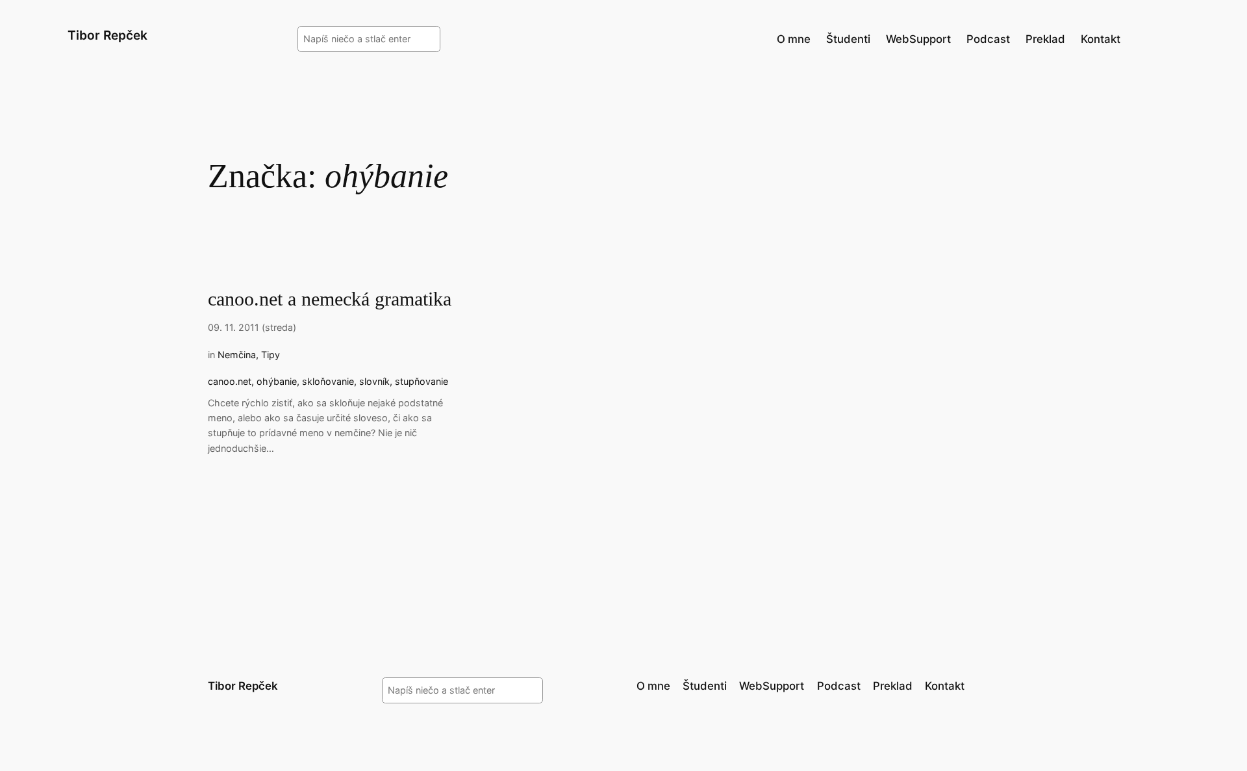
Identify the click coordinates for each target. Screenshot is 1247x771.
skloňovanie (328, 381)
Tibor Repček (107, 35)
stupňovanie (421, 381)
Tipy (270, 354)
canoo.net (229, 381)
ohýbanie (277, 381)
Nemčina (237, 354)
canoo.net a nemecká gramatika (329, 299)
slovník (374, 381)
